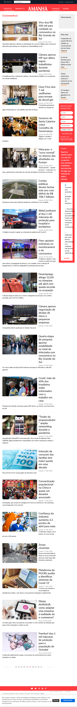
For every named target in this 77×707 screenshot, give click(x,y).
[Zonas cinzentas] (19, 553)
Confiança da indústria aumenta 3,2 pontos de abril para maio (47, 520)
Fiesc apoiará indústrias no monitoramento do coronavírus (47, 247)
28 (33, 667)
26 (27, 667)
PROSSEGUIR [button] (67, 700)
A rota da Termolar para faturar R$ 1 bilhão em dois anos (66, 62)
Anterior (8, 667)
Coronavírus (10, 15)
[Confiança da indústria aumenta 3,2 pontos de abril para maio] (19, 522)
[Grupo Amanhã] (38, 8)
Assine (66, 9)
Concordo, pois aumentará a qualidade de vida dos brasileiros (68, 195)
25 (24, 667)
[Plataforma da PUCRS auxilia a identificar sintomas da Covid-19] (19, 578)
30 (38, 667)
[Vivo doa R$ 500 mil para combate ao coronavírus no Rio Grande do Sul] (19, 31)
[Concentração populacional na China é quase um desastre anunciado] (19, 489)
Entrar (61, 2)
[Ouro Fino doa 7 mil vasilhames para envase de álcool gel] (19, 95)
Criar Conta (69, 2)
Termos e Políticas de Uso (56, 691)
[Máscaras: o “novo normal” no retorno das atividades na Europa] (19, 158)
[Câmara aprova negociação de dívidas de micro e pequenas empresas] (19, 314)
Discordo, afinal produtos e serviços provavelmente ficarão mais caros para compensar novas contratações (70, 218)
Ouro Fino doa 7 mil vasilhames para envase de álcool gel (47, 93)
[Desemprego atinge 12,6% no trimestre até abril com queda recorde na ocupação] (19, 282)
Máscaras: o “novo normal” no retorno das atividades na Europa (47, 156)
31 (41, 667)
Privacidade (68, 691)
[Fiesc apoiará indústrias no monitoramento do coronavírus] (19, 249)
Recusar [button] (55, 700)
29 (36, 667)
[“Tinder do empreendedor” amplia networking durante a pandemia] (19, 425)
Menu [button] (9, 2)
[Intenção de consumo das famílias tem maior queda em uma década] (19, 459)
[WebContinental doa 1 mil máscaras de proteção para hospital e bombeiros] (19, 219)
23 (19, 667)
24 (22, 667)
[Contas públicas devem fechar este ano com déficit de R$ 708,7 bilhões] (19, 189)
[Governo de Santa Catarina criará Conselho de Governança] (19, 126)
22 (16, 667)
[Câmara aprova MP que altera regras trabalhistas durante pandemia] (19, 63)
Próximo (50, 667)
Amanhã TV (20, 9)
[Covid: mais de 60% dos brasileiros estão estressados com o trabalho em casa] (19, 386)
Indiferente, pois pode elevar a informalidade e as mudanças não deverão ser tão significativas (69, 244)
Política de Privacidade (66, 139)
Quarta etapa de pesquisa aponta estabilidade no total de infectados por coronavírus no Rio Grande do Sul (47, 349)
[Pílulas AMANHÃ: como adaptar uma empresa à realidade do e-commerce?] (19, 609)
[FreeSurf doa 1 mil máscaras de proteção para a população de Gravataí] (19, 642)
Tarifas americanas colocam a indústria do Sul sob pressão (66, 78)
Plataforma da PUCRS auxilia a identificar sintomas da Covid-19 (47, 576)
